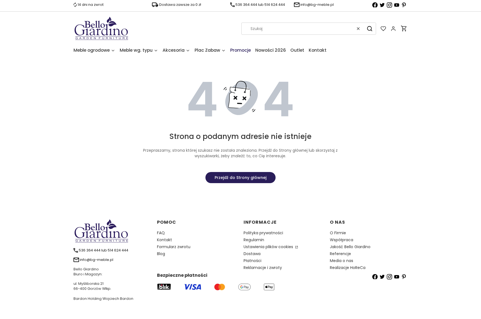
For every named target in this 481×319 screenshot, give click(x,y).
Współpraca (341, 240)
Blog (161, 253)
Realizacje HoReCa (347, 267)
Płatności (252, 260)
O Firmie (338, 233)
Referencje (340, 253)
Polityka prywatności (263, 233)
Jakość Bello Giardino (350, 247)
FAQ (161, 233)
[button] (370, 28)
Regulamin (254, 240)
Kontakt (164, 240)
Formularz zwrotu (173, 247)
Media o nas (341, 260)
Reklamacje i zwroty (263, 267)
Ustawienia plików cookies (269, 247)
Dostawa (252, 253)
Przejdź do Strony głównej (240, 177)
